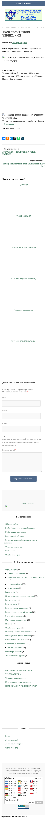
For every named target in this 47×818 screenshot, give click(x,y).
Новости (8, 623)
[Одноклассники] (7, 138)
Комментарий (9, 450)
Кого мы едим (11, 604)
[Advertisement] (23, 97)
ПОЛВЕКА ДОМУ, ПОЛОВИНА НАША (21, 686)
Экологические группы (15, 655)
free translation (28, 503)
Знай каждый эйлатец (14, 536)
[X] (14, 138)
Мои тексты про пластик (15, 619)
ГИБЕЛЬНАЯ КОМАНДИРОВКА (18, 670)
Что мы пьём (13, 588)
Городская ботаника (16, 573)
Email (5, 410)
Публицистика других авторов (18, 635)
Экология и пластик (13, 546)
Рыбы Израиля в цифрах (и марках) (20, 528)
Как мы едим (10, 600)
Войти (7, 736)
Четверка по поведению (15, 678)
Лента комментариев (14, 743)
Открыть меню (24, 3)
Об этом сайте (11, 524)
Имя (4, 397)
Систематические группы (16, 639)
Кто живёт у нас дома (14, 615)
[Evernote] (18, 138)
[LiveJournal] (22, 138)
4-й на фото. (8, 123)
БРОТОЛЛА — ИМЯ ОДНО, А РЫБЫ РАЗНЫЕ (19, 153)
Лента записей (11, 739)
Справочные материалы (15, 643)
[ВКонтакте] (3, 138)
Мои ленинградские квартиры (18, 682)
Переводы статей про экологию (18, 631)
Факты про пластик (13, 651)
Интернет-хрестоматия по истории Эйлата (26, 577)
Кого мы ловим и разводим (16, 608)
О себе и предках (10, 27)
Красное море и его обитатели (18, 612)
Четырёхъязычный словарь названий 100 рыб (24, 165)
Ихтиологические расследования (19, 596)
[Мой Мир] (11, 138)
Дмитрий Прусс (19, 42)
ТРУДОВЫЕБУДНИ (13, 674)
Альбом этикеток (15, 647)
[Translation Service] (6, 506)
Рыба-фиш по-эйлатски (23, 15)
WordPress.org (11, 747)
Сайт (4, 423)
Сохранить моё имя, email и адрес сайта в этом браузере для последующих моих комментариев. (21, 442)
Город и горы (11, 569)
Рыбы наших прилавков (15, 532)
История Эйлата (15, 584)
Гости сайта (10, 550)
